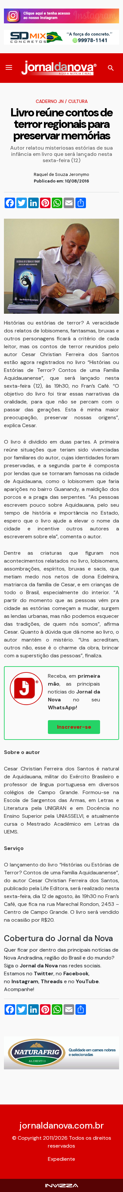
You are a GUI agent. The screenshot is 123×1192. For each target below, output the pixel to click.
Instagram (24, 981)
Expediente (61, 1159)
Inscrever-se (74, 726)
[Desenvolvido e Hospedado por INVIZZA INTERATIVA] (61, 1185)
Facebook (76, 973)
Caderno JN (50, 101)
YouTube (87, 981)
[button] (9, 68)
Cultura (78, 101)
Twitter (43, 973)
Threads (52, 981)
